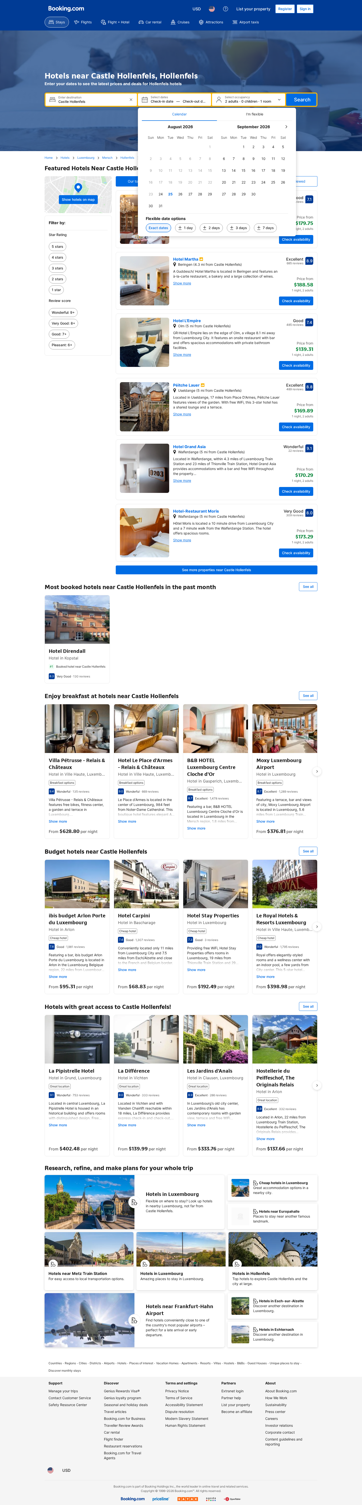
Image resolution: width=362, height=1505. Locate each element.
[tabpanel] (217, 178)
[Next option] (317, 771)
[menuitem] (57, 22)
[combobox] (91, 101)
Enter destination (70, 97)
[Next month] (286, 127)
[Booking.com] (66, 9)
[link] (78, 246)
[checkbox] (210, 146)
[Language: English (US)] (212, 9)
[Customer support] (225, 9)
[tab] (179, 114)
